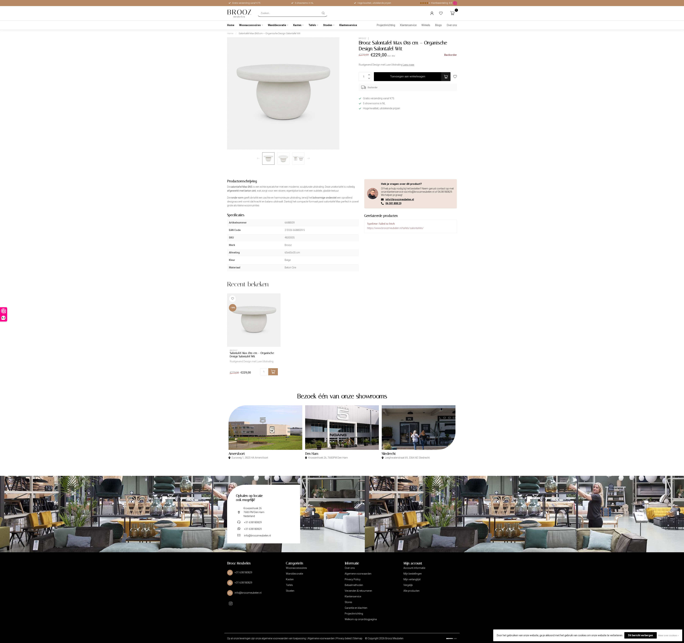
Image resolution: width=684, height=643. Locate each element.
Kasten (297, 25)
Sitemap (357, 638)
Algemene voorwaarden (358, 573)
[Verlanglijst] (441, 13)
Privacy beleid (344, 638)
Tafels (312, 25)
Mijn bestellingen (412, 573)
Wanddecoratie (277, 25)
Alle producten (411, 590)
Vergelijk (408, 585)
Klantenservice (348, 25)
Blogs (438, 25)
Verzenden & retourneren (358, 590)
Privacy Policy (353, 579)
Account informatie (414, 568)
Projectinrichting (386, 25)
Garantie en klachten (356, 607)
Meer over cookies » (668, 635)
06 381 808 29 (393, 203)
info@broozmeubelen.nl (399, 199)
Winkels (425, 25)
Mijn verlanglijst (412, 579)
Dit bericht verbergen (640, 635)
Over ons (452, 25)
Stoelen (327, 25)
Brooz (362, 38)
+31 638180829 (253, 522)
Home (230, 25)
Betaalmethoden (354, 585)
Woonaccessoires (250, 25)
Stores (348, 602)
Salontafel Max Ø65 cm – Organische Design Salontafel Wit (269, 33)
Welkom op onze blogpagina (361, 619)
